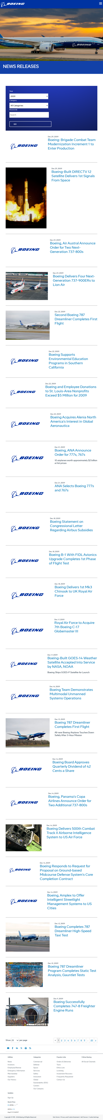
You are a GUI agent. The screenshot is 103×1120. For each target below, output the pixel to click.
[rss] (30, 1048)
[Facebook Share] (12, 1048)
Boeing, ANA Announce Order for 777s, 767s (73, 452)
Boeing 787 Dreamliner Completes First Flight (72, 724)
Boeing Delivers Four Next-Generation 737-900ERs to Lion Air (74, 280)
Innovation (37, 1077)
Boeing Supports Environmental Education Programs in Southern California (68, 360)
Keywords (13, 110)
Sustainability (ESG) (40, 1083)
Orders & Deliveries (64, 1062)
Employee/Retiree (14, 1068)
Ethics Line (61, 1068)
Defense (36, 1065)
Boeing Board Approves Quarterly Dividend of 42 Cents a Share (72, 766)
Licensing (60, 1071)
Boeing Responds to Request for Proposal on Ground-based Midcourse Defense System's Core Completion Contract (66, 872)
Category (13, 100)
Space (35, 1068)
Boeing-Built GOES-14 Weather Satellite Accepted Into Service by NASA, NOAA (72, 662)
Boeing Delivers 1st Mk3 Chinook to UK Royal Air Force (73, 591)
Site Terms (56, 1117)
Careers (36, 1086)
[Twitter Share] (21, 1048)
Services (36, 1071)
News (10, 1062)
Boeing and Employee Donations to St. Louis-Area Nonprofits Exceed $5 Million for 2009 (70, 391)
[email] (8, 1048)
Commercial (37, 1062)
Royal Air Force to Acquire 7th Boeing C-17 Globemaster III (74, 627)
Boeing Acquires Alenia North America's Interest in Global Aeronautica (73, 421)
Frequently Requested (65, 1077)
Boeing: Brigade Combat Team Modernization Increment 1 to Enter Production (72, 144)
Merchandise (12, 1074)
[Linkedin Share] (17, 1048)
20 (92, 1040)
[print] (26, 1048)
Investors (11, 1065)
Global (35, 1080)
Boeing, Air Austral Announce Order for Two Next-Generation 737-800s (72, 247)
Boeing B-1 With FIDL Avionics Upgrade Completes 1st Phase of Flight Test (73, 559)
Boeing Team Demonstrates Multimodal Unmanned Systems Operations (71, 694)
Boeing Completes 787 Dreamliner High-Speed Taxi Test (73, 931)
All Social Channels (88, 1062)
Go (15, 124)
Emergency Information (16, 1071)
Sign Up (10, 1098)
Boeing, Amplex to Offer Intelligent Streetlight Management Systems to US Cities (69, 901)
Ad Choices (84, 1117)
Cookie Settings (94, 1117)
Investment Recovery (64, 1074)
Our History (12, 1080)
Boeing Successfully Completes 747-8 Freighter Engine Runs (74, 1006)
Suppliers (11, 1077)
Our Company (38, 1089)
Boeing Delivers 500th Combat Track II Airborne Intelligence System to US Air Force (71, 832)
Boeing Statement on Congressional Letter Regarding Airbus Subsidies (71, 526)
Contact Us (61, 1080)
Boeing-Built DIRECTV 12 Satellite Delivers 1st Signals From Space (73, 176)
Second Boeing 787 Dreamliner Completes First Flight (76, 319)
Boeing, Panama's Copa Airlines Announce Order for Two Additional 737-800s (69, 800)
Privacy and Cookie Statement (70, 1117)
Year (11, 91)
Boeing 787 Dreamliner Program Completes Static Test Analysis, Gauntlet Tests (72, 970)
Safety (35, 1074)
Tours (59, 1065)
